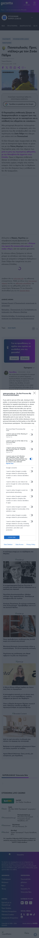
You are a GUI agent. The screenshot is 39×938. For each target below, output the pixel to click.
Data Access (19, 544)
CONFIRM (12, 537)
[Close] (35, 394)
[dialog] (19, 469)
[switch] (31, 435)
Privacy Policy (30, 544)
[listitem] (19, 429)
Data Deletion (8, 544)
